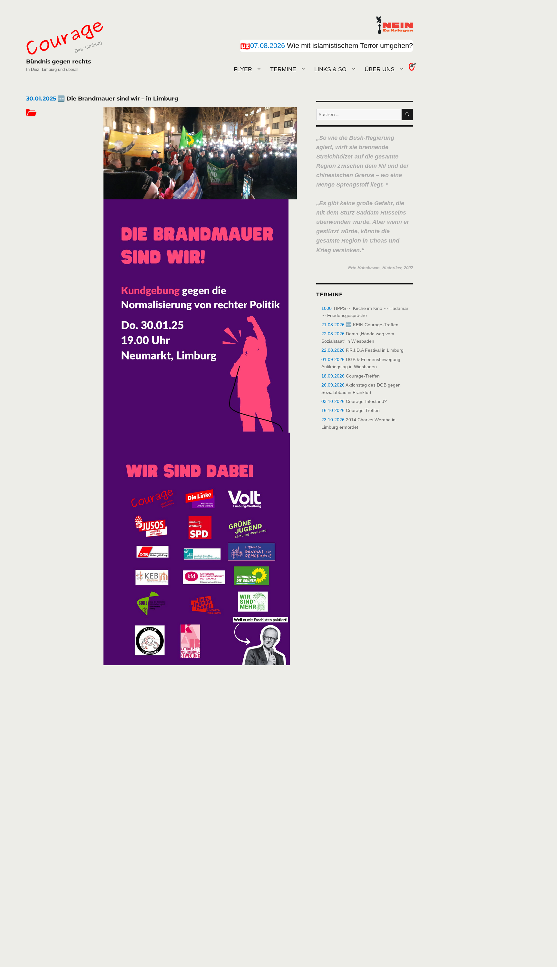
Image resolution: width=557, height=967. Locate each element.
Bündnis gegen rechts (58, 61)
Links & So (330, 69)
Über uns (380, 69)
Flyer (243, 69)
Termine (283, 69)
